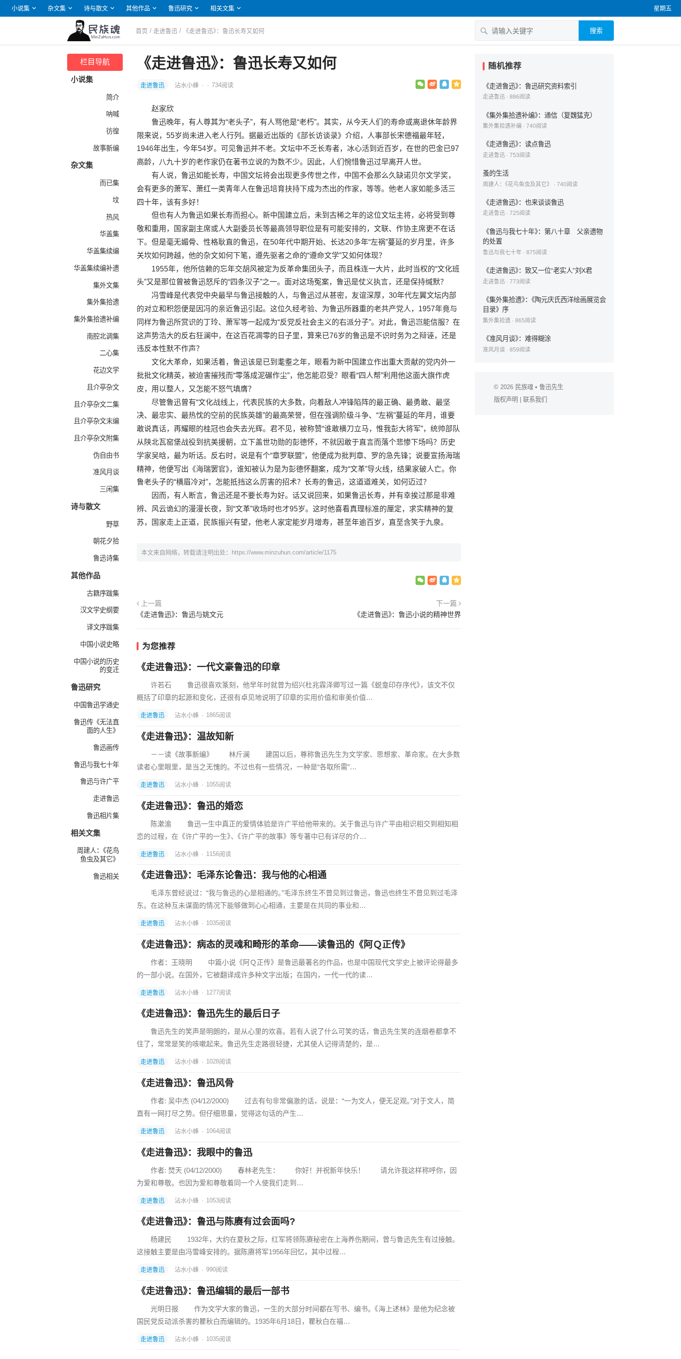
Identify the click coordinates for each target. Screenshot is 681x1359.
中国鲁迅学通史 (96, 705)
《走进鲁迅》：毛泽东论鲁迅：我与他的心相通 (232, 875)
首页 (142, 30)
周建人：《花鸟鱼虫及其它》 (98, 855)
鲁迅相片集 (103, 815)
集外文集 (106, 285)
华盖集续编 (103, 251)
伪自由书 (106, 455)
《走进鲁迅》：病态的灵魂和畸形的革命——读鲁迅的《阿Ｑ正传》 (273, 944)
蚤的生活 (496, 173)
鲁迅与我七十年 (96, 764)
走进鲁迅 (165, 30)
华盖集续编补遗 (96, 268)
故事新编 (106, 148)
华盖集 (109, 234)
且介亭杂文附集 (96, 438)
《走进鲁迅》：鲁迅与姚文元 (180, 614)
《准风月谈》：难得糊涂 (517, 338)
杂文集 (57, 8)
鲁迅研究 (180, 8)
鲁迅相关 (106, 876)
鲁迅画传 (106, 747)
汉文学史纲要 (99, 610)
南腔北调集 (103, 336)
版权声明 (506, 399)
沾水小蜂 (188, 85)
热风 (112, 217)
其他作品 (138, 8)
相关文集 (222, 8)
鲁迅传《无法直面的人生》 (96, 726)
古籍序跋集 (103, 593)
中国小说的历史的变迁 (96, 666)
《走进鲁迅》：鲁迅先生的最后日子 (208, 1013)
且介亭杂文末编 (96, 421)
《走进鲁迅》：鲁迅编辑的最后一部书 (213, 1291)
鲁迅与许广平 (99, 781)
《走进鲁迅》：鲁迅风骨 (185, 1083)
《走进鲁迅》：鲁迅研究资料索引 (530, 86)
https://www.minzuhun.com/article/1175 (284, 552)
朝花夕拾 (106, 541)
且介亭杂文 (103, 387)
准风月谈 (106, 472)
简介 (112, 97)
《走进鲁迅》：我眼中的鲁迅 (194, 1152)
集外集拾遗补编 (96, 319)
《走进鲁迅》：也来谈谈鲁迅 (523, 202)
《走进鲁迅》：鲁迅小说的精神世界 (407, 614)
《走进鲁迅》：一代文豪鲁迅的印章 (208, 667)
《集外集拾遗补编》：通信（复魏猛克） (539, 115)
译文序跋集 (103, 627)
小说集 (21, 8)
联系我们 (535, 399)
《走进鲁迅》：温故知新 (185, 736)
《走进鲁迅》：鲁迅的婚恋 (190, 806)
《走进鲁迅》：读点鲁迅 (517, 144)
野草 (112, 524)
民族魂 (524, 387)
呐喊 (112, 114)
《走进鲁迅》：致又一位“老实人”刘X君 (537, 270)
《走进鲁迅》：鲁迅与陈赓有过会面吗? (216, 1221)
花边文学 (106, 370)
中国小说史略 (99, 644)
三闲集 (109, 489)
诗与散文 (96, 8)
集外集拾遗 (103, 302)
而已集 (109, 183)
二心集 (109, 353)
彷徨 (112, 131)
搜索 (596, 30)
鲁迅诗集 (106, 558)
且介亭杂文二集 (96, 404)
